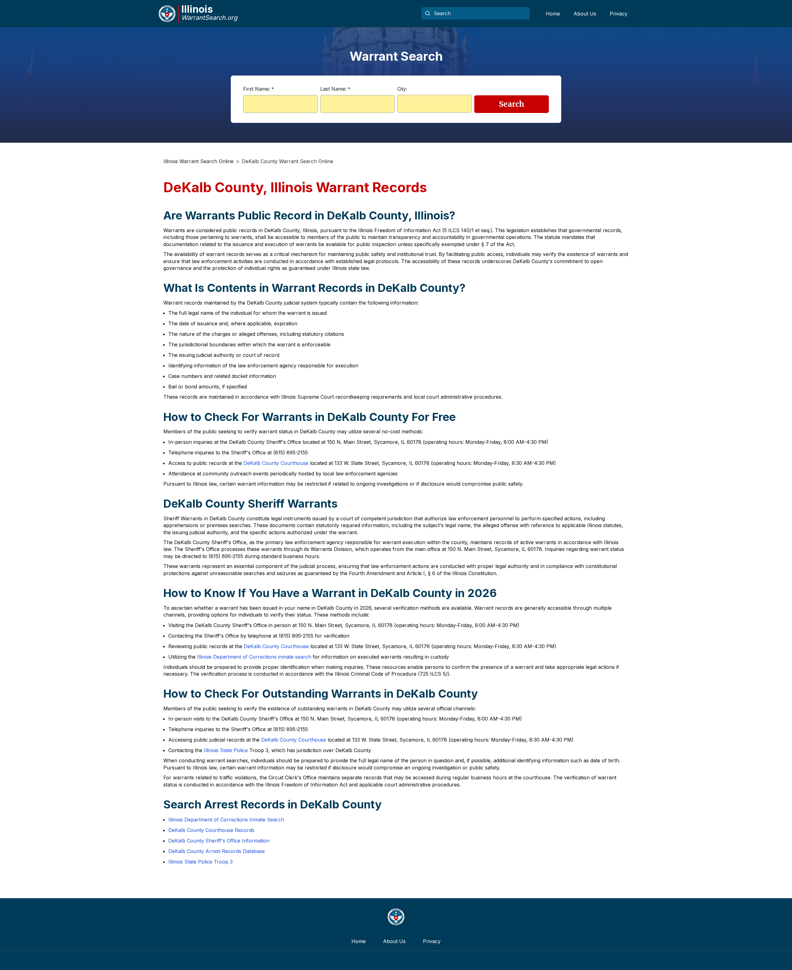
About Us (585, 14)
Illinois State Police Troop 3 (200, 862)
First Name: (258, 89)
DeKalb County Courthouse (275, 463)
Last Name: (335, 89)
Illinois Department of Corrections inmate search (254, 657)
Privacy (618, 14)
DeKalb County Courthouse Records (211, 830)
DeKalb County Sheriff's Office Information (218, 841)
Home (553, 14)
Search (511, 104)
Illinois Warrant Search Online (198, 161)
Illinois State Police (226, 750)
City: (402, 89)
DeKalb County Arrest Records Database (216, 851)
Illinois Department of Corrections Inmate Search (226, 819)
